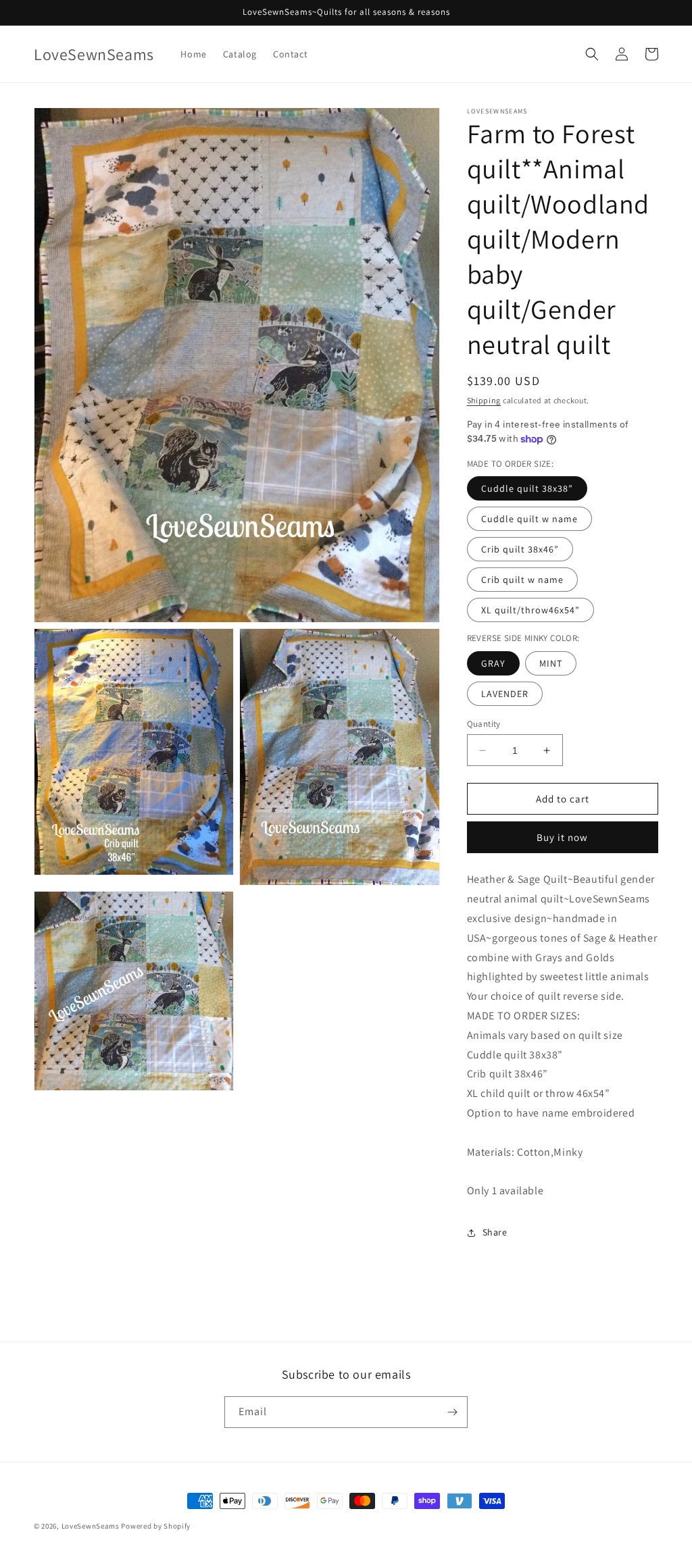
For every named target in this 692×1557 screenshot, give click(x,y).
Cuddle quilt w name (529, 519)
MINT (550, 663)
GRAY (493, 663)
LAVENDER (504, 694)
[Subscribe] (452, 1412)
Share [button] (495, 1232)
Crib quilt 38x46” (520, 549)
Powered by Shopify (156, 1526)
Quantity (484, 724)
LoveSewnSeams (90, 1526)
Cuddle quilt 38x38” (527, 488)
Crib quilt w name (522, 579)
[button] (592, 54)
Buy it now (562, 837)
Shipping (484, 400)
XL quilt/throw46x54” (530, 610)
